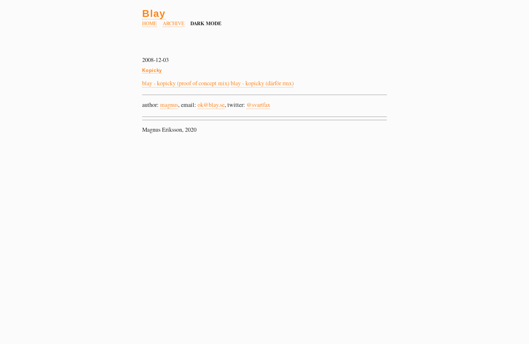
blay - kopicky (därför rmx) (262, 83)
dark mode (206, 23)
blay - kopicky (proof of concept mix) (185, 83)
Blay (154, 13)
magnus (169, 105)
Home (149, 23)
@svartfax (258, 105)
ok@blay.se (211, 105)
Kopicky (152, 70)
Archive (174, 23)
